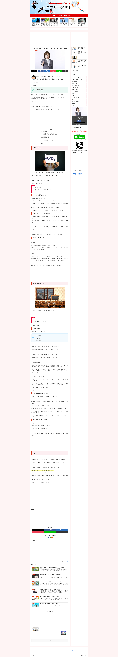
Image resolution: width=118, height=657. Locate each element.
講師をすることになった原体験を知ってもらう (50, 134)
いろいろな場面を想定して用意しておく (49, 140)
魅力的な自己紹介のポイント (47, 137)
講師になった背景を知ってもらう (48, 133)
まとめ (43, 143)
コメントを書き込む (50, 640)
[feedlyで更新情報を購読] (50, 537)
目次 (48, 129)
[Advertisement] (49, 39)
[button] (87, 29)
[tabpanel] (36, 22)
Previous (30, 22)
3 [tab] (60, 27)
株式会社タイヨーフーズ (75, 650)
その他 (33, 509)
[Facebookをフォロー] (48, 537)
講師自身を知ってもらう (47, 136)
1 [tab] (57, 27)
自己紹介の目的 (44, 131)
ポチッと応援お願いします (79, 174)
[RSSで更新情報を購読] (52, 537)
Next (87, 22)
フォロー (79, 120)
